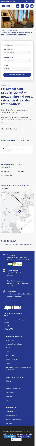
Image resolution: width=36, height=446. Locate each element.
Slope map (9, 396)
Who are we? (10, 340)
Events (8, 400)
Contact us (9, 412)
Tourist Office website (13, 419)
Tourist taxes (10, 355)
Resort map (10, 392)
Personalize (16, 440)
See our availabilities (17, 75)
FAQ (7, 352)
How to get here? (11, 348)
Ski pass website (11, 416)
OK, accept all (10, 437)
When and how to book (14, 344)
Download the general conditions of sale (18, 244)
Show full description (10, 129)
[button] (19, 214)
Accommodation (12, 30)
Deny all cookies (24, 437)
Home (3, 30)
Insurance (9, 363)
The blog (9, 423)
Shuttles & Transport (13, 389)
